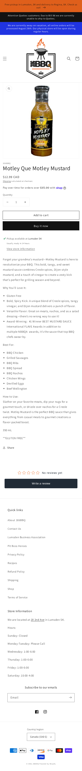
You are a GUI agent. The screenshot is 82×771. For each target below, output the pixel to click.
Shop (11, 589)
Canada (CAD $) (38, 736)
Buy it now (41, 226)
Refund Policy (16, 571)
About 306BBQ (16, 520)
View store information (21, 248)
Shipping (7, 181)
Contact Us (14, 528)
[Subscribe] (70, 697)
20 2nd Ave (37, 619)
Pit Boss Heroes (17, 546)
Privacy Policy (16, 554)
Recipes (12, 563)
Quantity (7, 194)
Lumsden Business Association (27, 537)
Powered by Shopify (47, 764)
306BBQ (36, 764)
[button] (5, 58)
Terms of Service (18, 597)
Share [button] (10, 447)
